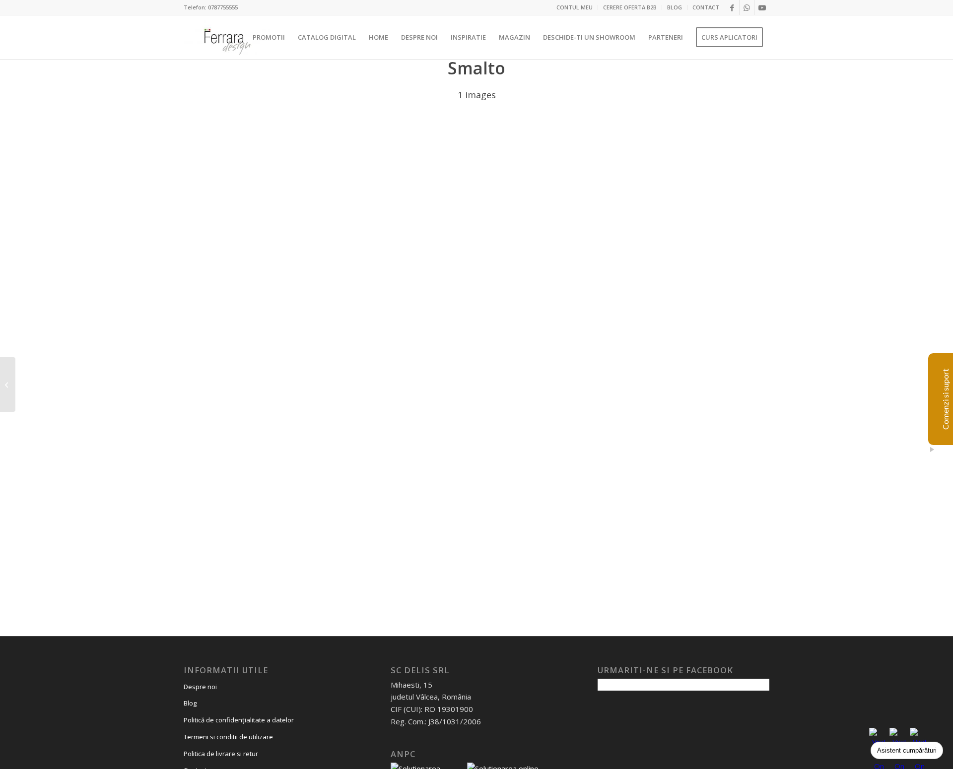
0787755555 (223, 7)
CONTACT (705, 7)
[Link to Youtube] (761, 7)
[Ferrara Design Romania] (227, 37)
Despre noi (200, 686)
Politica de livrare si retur (221, 753)
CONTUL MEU (574, 7)
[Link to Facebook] (732, 7)
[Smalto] (7, 384)
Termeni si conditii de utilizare (228, 736)
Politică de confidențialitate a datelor (239, 719)
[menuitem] (574, 7)
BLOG (674, 7)
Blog (190, 703)
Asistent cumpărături (907, 750)
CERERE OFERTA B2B (630, 7)
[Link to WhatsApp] (747, 7)
